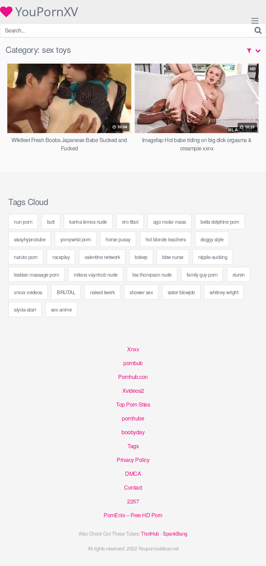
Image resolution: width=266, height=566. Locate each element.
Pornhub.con (133, 377)
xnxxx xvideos (28, 292)
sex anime (61, 309)
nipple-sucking (212, 256)
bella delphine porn (220, 221)
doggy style (212, 239)
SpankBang (175, 533)
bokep (141, 256)
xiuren (238, 274)
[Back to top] (253, 550)
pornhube (133, 418)
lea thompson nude (152, 274)
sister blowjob (181, 292)
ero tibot (130, 221)
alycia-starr (25, 309)
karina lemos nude (88, 221)
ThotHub (150, 533)
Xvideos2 (133, 391)
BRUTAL (66, 292)
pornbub (133, 363)
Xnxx (133, 349)
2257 (133, 501)
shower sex (141, 292)
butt (51, 221)
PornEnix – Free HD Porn (133, 515)
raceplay (61, 256)
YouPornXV (45, 12)
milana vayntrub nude (96, 274)
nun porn (23, 221)
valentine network (102, 256)
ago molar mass (169, 221)
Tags (133, 446)
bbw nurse (173, 256)
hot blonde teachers (165, 239)
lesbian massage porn (36, 274)
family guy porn (202, 274)
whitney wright (224, 292)
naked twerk (102, 292)
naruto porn (26, 256)
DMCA (133, 473)
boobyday (133, 432)
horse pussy (118, 239)
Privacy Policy (133, 460)
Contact (133, 487)
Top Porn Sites (133, 404)
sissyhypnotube (29, 239)
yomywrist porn (75, 239)
